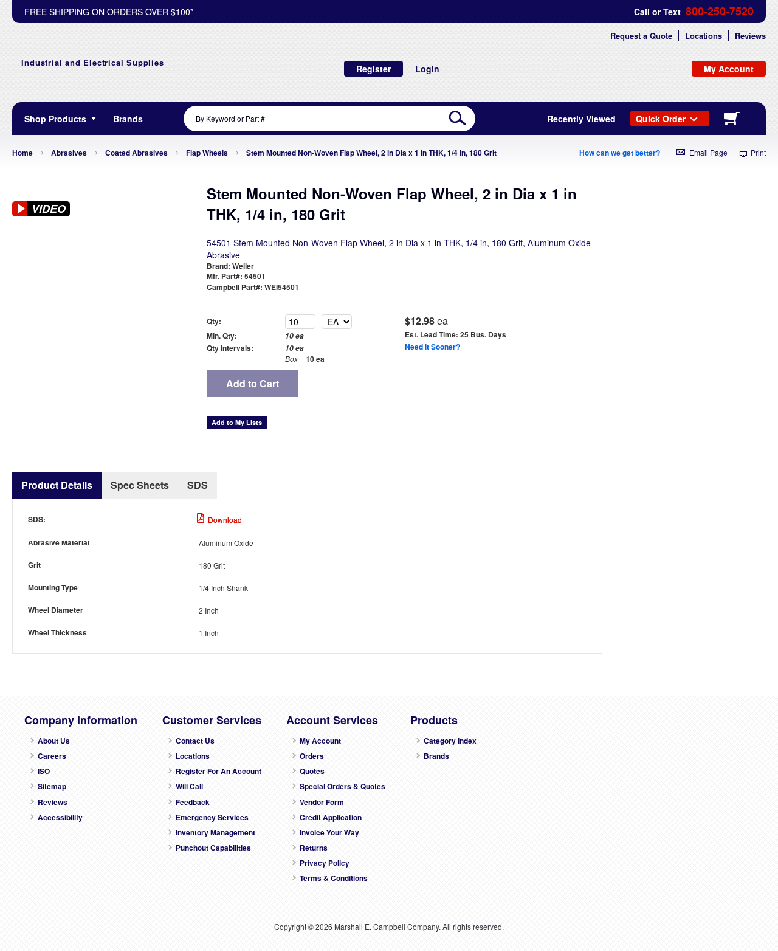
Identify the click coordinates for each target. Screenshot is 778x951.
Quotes (312, 771)
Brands (436, 756)
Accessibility (60, 817)
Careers (52, 756)
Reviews (750, 35)
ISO (44, 771)
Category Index (450, 741)
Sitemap (52, 786)
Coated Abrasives (136, 152)
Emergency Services (212, 817)
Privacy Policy (324, 863)
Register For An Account (218, 771)
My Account (320, 741)
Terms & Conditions (334, 878)
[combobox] (329, 118)
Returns (314, 848)
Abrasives (69, 152)
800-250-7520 (720, 11)
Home (22, 152)
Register (373, 69)
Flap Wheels (207, 152)
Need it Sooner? (432, 346)
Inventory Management (215, 833)
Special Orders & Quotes (342, 786)
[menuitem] (128, 118)
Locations (703, 35)
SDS (197, 485)
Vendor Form (322, 802)
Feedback (193, 802)
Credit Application (331, 817)
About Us (54, 741)
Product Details (56, 485)
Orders (312, 756)
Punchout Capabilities (213, 848)
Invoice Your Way (329, 833)
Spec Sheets (140, 485)
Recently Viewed (581, 118)
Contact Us (195, 741)
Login (427, 69)
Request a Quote (641, 35)
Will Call (189, 786)
